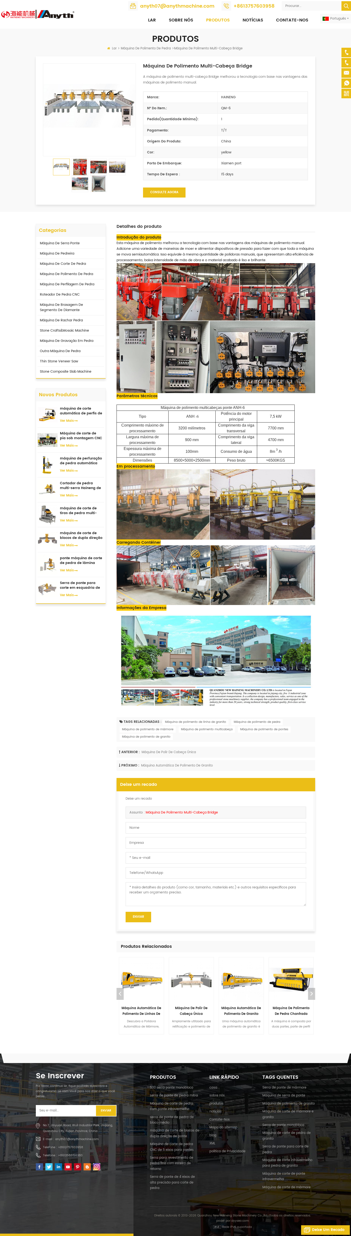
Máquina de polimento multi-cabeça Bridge (183, 812)
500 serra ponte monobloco (171, 1087)
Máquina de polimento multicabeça (207, 729)
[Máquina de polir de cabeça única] (191, 979)
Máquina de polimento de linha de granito (195, 722)
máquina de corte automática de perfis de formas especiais (81, 411)
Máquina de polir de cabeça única (169, 752)
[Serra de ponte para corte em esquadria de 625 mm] (47, 589)
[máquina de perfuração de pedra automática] (47, 464)
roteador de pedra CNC (60, 294)
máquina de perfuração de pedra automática (81, 461)
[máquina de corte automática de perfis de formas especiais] (47, 414)
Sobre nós (181, 20)
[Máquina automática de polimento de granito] (241, 979)
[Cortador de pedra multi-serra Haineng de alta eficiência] (47, 489)
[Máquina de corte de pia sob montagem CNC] (47, 440)
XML (212, 1143)
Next (311, 994)
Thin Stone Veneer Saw (59, 361)
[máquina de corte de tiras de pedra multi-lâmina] (47, 514)
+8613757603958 (254, 6)
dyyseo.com (240, 1221)
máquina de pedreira (57, 253)
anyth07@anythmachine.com (177, 6)
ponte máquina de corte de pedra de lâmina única (81, 560)
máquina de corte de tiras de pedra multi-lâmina (78, 511)
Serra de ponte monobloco (283, 1125)
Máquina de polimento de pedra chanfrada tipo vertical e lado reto (291, 1011)
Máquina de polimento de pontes (264, 729)
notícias (253, 20)
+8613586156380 (70, 1155)
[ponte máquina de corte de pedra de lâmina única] (47, 564)
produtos (216, 1103)
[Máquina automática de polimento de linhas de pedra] (141, 979)
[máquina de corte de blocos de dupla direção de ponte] (47, 539)
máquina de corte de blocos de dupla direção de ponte (81, 535)
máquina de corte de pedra (63, 263)
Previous (120, 994)
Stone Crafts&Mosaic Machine (64, 330)
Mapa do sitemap (223, 1127)
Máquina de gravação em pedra (66, 341)
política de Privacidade (227, 1151)
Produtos (218, 20)
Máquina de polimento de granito (146, 737)
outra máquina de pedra (60, 351)
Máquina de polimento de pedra (257, 722)
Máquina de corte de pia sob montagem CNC (81, 436)
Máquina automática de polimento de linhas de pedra (141, 1011)
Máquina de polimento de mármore (147, 729)
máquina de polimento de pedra (146, 48)
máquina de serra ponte (60, 243)
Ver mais (67, 420)
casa (213, 1087)
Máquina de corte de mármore (286, 1187)
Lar (152, 20)
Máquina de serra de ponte (283, 1095)
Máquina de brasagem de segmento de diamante (61, 307)
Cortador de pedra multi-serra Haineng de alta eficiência (80, 485)
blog (212, 1135)
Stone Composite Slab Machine (65, 371)
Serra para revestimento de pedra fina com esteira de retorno (171, 1163)
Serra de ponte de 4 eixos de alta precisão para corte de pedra (172, 1182)
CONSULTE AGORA (164, 192)
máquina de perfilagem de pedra (67, 284)
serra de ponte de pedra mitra (174, 1095)
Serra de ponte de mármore (284, 1087)
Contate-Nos (292, 20)
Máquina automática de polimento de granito (177, 765)
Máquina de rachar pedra (61, 320)
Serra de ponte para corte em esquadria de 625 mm (80, 585)
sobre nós (217, 1095)
